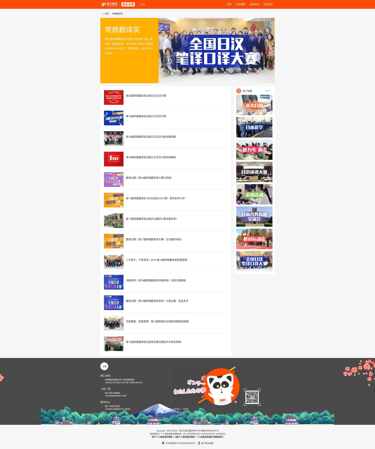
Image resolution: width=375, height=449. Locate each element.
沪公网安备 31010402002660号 (180, 443)
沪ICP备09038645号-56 (208, 431)
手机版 (185, 409)
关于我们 (176, 409)
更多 (267, 91)
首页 (229, 4)
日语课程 (240, 4)
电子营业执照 (207, 443)
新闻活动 (254, 4)
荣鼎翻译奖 (117, 13)
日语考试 (268, 4)
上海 (104, 366)
